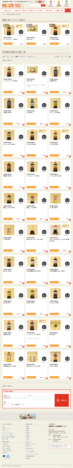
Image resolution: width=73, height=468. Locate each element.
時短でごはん (8, 10)
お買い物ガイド (30, 448)
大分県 (27, 435)
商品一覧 (24, 10)
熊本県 (27, 433)
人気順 (12, 56)
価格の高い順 (31, 56)
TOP (4, 14)
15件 (62, 56)
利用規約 (28, 458)
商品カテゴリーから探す (36, 10)
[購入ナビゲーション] (68, 10)
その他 (27, 439)
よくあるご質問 (30, 451)
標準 (40, 2)
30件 (66, 56)
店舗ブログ (29, 446)
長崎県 (27, 430)
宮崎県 (27, 437)
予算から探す (49, 10)
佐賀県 (27, 428)
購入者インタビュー (31, 444)
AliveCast (69, 465)
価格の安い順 (23, 56)
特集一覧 (17, 10)
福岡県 (27, 426)
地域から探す (59, 10)
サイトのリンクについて (32, 454)
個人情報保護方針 (30, 456)
